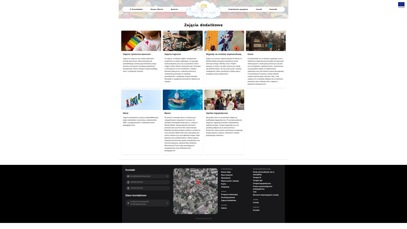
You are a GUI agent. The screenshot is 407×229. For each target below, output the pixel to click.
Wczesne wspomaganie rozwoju (266, 195)
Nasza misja (226, 172)
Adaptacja (225, 187)
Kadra (223, 184)
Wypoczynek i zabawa (230, 181)
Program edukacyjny (155, 14)
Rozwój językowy (228, 197)
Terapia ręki (257, 180)
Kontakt (273, 9)
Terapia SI (257, 177)
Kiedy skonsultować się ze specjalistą (263, 173)
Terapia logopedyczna (262, 183)
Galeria (174, 9)
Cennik (259, 9)
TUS (254, 192)
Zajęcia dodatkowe (154, 19)
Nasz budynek (227, 175)
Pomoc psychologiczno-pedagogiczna (263, 188)
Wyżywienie (226, 178)
